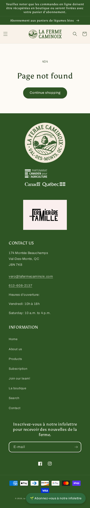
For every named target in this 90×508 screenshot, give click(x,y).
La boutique (17, 388)
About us (15, 349)
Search (14, 398)
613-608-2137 (20, 285)
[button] (5, 34)
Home (13, 339)
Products (15, 359)
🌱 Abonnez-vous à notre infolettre (56, 498)
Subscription (18, 368)
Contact (14, 408)
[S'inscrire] (76, 447)
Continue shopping (45, 92)
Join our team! (19, 378)
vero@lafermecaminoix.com (31, 276)
